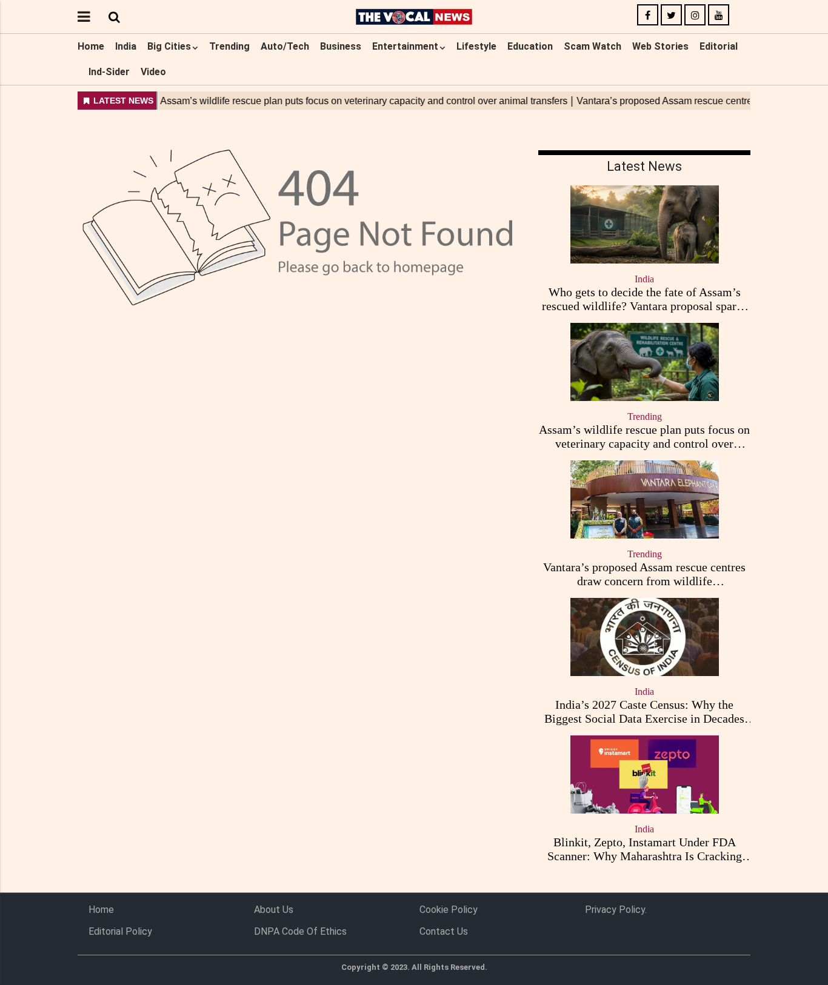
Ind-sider (109, 72)
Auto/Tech (285, 46)
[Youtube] (718, 15)
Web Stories (660, 46)
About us (273, 909)
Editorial (718, 46)
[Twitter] (671, 15)
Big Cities (169, 46)
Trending (229, 46)
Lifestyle (476, 46)
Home (91, 46)
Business (340, 46)
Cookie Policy (448, 909)
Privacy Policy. (616, 909)
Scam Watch (592, 46)
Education (530, 46)
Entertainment (405, 46)
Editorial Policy (120, 931)
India (125, 46)
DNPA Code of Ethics (300, 931)
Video (153, 72)
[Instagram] (695, 15)
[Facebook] (647, 15)
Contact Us (443, 931)
